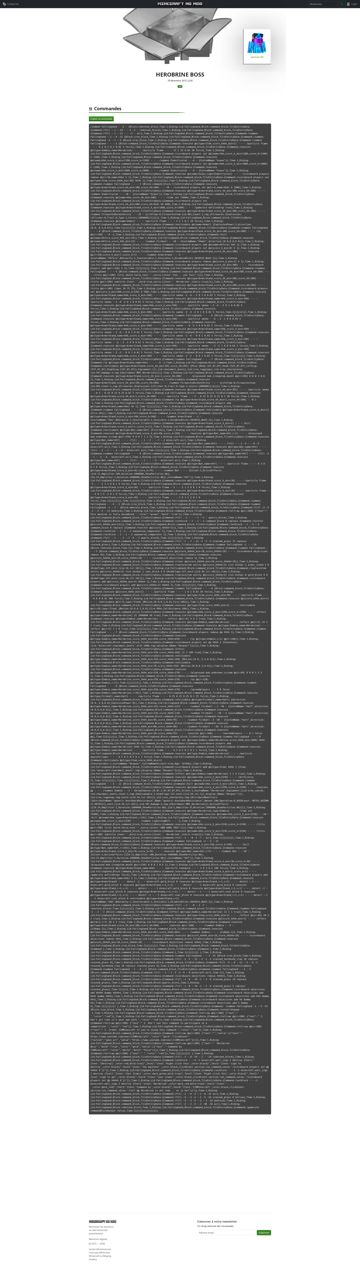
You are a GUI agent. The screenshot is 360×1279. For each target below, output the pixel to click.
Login (354, 3)
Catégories (13, 3)
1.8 (180, 86)
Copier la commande (101, 118)
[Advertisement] (173, 1164)
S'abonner (264, 1232)
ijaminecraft (257, 57)
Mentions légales (98, 1239)
